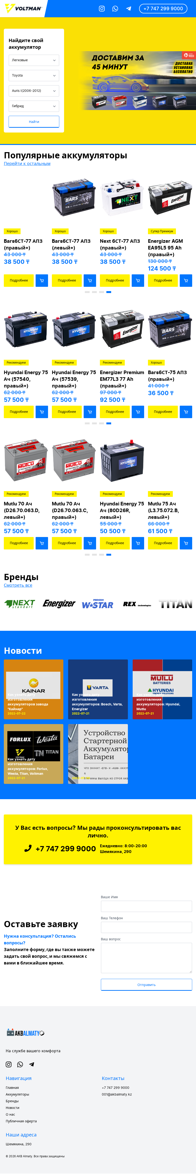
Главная (12, 1087)
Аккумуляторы (17, 1094)
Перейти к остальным (27, 163)
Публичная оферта (21, 1121)
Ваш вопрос (111, 939)
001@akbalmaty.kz (117, 1094)
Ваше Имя (109, 897)
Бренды (12, 1101)
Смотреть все (18, 585)
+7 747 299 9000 (163, 8)
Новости (23, 650)
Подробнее (19, 280)
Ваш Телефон (112, 918)
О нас (10, 1114)
